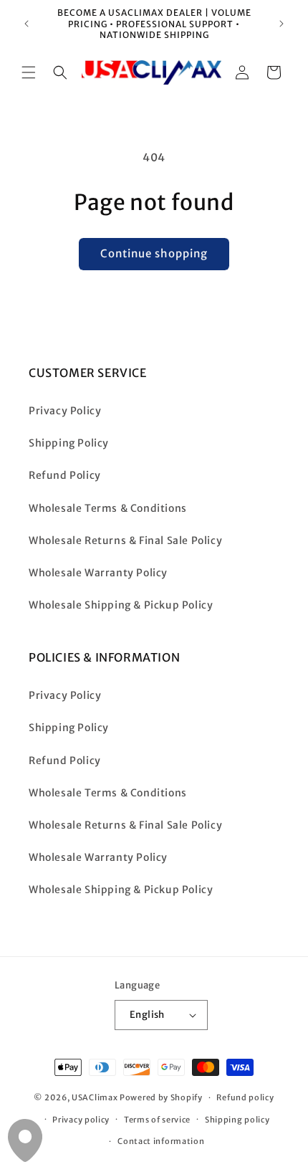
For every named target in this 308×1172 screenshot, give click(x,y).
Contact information (160, 1141)
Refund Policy (65, 475)
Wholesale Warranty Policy (98, 572)
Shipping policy (237, 1120)
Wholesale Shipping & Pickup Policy (121, 605)
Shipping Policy (69, 443)
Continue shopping (154, 253)
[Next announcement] (281, 23)
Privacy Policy (65, 410)
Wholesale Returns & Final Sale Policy (125, 540)
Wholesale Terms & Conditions (108, 508)
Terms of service (157, 1120)
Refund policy (245, 1097)
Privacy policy (81, 1120)
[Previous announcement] (26, 23)
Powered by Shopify (161, 1097)
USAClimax (94, 1097)
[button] (28, 72)
